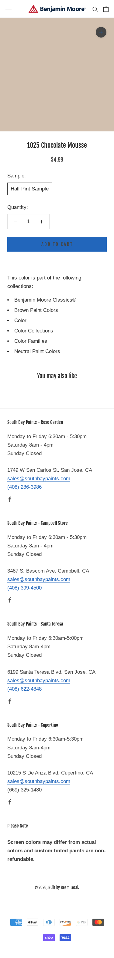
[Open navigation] (8, 9)
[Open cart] (106, 9)
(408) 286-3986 (24, 487)
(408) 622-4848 (24, 689)
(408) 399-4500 (24, 588)
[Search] (95, 9)
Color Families (30, 341)
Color (20, 320)
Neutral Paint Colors (37, 351)
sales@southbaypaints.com (38, 478)
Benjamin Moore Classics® (45, 300)
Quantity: (17, 207)
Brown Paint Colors (36, 310)
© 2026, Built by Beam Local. (57, 887)
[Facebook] (9, 499)
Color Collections (33, 331)
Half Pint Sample (30, 189)
